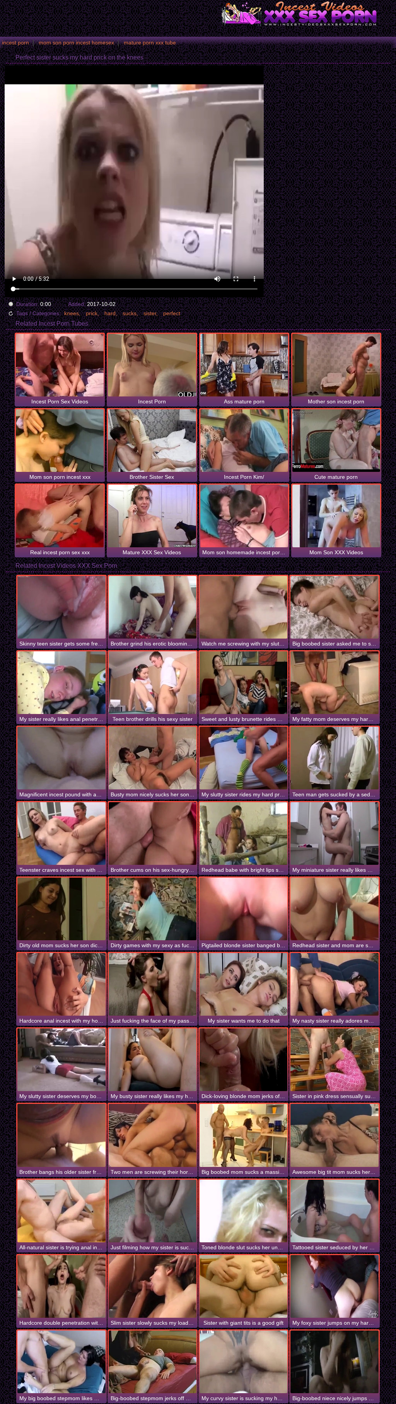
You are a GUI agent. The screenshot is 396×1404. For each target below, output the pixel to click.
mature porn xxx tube (150, 42)
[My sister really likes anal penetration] (61, 682)
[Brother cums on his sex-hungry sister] (152, 833)
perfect (171, 313)
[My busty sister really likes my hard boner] (152, 1059)
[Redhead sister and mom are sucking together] (334, 909)
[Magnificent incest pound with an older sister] (61, 758)
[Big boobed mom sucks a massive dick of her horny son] (243, 1135)
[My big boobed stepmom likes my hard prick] (61, 1362)
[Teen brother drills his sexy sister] (152, 682)
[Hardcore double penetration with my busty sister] (61, 1286)
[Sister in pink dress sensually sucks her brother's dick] (334, 1059)
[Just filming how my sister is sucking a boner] (152, 1211)
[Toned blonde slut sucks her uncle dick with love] (243, 1211)
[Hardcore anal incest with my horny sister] (61, 984)
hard (110, 313)
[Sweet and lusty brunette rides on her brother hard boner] (243, 682)
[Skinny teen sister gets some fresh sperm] (61, 607)
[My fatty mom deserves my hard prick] (334, 682)
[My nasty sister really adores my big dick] (334, 984)
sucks (130, 313)
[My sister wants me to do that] (243, 984)
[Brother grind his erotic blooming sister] (152, 607)
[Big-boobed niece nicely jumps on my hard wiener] (334, 1362)
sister (149, 313)
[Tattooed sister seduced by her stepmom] (334, 1211)
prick (91, 313)
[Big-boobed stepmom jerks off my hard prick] (152, 1362)
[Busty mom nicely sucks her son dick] (152, 758)
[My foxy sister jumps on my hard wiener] (334, 1286)
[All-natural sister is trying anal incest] (61, 1211)
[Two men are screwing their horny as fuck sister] (152, 1135)
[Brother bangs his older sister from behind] (61, 1135)
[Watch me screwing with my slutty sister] (243, 607)
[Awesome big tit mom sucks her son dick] (334, 1135)
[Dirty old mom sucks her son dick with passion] (61, 909)
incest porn (15, 42)
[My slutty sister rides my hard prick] (243, 758)
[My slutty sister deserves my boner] (61, 1059)
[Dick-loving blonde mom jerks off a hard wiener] (243, 1059)
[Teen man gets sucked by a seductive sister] (334, 758)
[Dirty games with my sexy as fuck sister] (152, 909)
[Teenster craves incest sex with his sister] (61, 833)
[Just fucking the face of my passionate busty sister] (152, 984)
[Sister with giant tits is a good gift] (243, 1286)
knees (71, 313)
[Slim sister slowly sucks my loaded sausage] (152, 1286)
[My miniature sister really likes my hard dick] (334, 833)
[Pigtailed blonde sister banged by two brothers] (243, 909)
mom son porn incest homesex (76, 42)
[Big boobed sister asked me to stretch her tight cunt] (334, 607)
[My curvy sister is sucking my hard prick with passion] (243, 1362)
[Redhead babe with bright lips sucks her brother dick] (243, 833)
